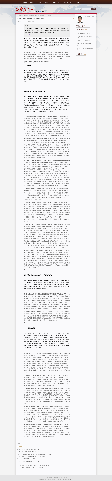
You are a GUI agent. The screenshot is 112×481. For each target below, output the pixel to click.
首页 (19, 2)
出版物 (46, 2)
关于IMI (77, 2)
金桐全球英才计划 (67, 2)
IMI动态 (32, 2)
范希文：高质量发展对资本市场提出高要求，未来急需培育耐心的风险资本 (35, 454)
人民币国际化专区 (56, 2)
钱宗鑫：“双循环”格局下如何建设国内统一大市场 (29, 449)
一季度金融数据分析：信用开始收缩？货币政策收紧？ (30, 451)
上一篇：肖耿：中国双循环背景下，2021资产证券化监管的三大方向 (33, 465)
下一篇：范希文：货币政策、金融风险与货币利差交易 (30, 467)
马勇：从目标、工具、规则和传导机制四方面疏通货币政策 (31, 456)
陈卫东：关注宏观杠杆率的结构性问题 (26, 459)
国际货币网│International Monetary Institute (27, 15)
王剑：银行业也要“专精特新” (83, 33)
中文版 (42, 11)
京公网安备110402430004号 (56, 479)
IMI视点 (25, 2)
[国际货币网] (24, 10)
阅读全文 (27, 35)
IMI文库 (39, 2)
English (37, 11)
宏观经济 (50, 15)
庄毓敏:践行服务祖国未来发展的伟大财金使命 (28, 461)
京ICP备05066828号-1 (68, 479)
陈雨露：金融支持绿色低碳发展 (84, 40)
